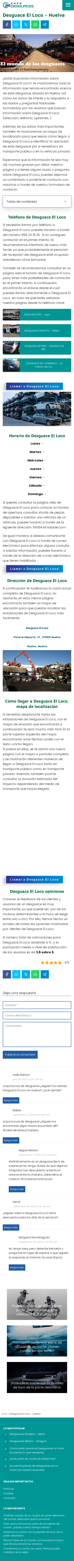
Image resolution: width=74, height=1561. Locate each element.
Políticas (8, 1488)
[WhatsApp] (35, 24)
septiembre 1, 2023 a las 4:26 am (31, 1114)
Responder (11, 1100)
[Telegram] (45, 24)
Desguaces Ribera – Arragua (28, 1441)
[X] (26, 24)
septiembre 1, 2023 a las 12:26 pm (38, 1154)
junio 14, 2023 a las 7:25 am (28, 1079)
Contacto (9, 1498)
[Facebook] (7, 24)
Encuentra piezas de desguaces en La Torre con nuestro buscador (34, 1468)
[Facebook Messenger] (16, 24)
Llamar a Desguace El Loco (34, 386)
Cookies (8, 1493)
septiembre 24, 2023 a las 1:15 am (31, 1206)
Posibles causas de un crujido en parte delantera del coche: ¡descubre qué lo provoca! (33, 1517)
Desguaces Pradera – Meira (27, 1434)
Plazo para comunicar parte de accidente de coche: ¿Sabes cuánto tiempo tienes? (31, 1525)
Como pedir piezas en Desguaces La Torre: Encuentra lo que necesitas (37, 1450)
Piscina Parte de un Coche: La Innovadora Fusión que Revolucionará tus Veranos (33, 1542)
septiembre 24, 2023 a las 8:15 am (38, 1242)
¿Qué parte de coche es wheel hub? (33, 1458)
